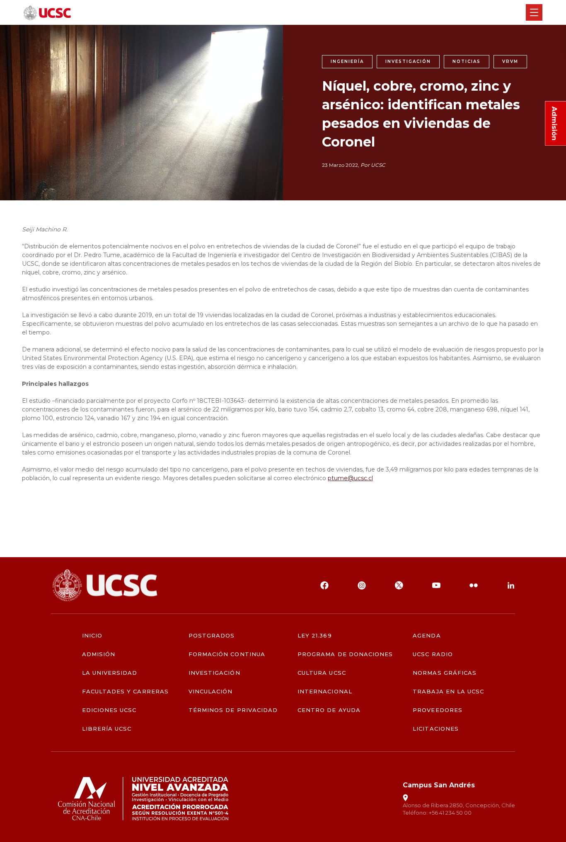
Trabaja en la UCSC (448, 691)
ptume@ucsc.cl (350, 478)
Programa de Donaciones (345, 654)
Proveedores (437, 710)
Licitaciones (435, 729)
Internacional (325, 691)
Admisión (98, 654)
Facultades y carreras (125, 691)
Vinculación (210, 691)
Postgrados (212, 636)
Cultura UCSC (322, 673)
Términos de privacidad (233, 710)
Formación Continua (227, 654)
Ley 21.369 (314, 636)
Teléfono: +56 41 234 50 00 (437, 812)
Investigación (214, 673)
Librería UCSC (107, 729)
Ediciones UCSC (109, 710)
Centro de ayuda (329, 710)
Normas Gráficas (445, 673)
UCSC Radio (432, 654)
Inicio (92, 636)
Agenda (426, 636)
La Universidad (110, 673)
